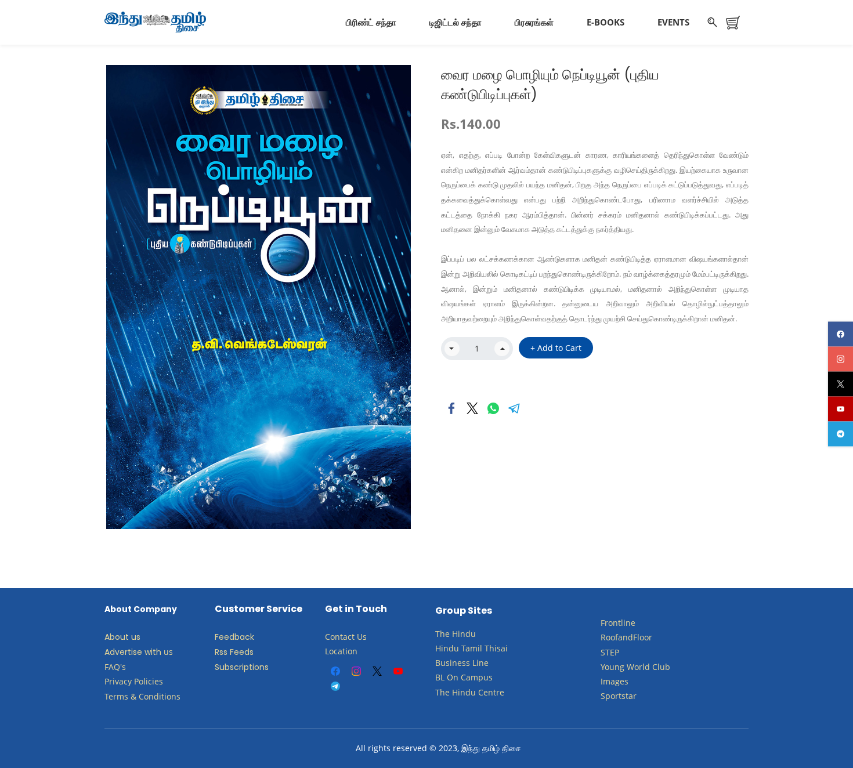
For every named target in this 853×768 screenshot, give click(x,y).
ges (621, 681)
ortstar (623, 695)
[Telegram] (514, 408)
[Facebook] (451, 408)
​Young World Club (635, 666)
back (244, 637)
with (152, 652)
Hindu (464, 633)
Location (341, 651)
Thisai (496, 648)
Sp (605, 695)
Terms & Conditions (142, 696)
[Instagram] (356, 671)
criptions (251, 667)
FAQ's (115, 666)
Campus (477, 677)
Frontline (618, 622)
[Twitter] (472, 408)
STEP (610, 652)
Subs (224, 667)
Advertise (123, 652)
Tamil (471, 648)
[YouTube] (398, 671)
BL (439, 677)
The (442, 633)
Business (452, 662)
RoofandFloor (626, 637)
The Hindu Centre (469, 692)
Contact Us (346, 636)
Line (480, 662)
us (168, 651)
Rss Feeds (234, 652)
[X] (377, 671)
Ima (608, 681)
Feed (224, 637)
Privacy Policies (134, 681)
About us (122, 637)
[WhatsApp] (493, 408)
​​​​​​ (459, 677)
